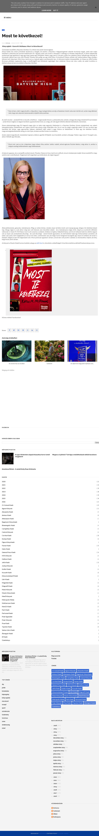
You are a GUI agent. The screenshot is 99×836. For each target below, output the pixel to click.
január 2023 (57, 773)
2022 (3, 488)
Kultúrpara (57, 817)
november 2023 (58, 741)
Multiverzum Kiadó (8, 603)
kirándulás (5, 691)
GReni (55, 814)
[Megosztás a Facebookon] (9, 330)
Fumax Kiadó (6, 545)
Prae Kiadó (5, 623)
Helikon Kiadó (7, 559)
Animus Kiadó (6, 515)
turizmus (5, 718)
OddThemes (42, 833)
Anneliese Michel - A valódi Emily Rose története (19, 469)
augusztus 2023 (58, 750)
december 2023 (58, 738)
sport (3, 708)
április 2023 (57, 763)
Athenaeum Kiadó (8, 518)
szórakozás (6, 711)
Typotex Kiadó (7, 627)
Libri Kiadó (5, 579)
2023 (3, 492)
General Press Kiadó (8, 552)
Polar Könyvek (7, 620)
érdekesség (6, 725)
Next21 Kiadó (6, 606)
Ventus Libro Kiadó (8, 630)
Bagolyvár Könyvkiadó (9, 522)
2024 (3, 495)
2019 (55, 786)
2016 (55, 796)
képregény (5, 694)
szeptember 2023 (59, 747)
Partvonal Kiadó (7, 613)
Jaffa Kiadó (6, 562)
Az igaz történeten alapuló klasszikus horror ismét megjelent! (32, 455)
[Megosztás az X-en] (14, 330)
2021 (3, 485)
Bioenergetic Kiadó (8, 525)
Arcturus (8, 43)
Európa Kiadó (6, 539)
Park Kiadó (5, 610)
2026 (3, 502)
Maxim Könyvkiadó (8, 593)
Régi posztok (55, 656)
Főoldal (53, 658)
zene (3, 721)
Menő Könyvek (7, 596)
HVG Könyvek (7, 556)
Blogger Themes (62, 833)
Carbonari (56, 811)
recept (4, 704)
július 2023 (56, 754)
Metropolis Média (8, 600)
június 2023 (57, 757)
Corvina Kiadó (6, 535)
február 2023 (57, 770)
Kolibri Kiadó (6, 569)
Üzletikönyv (6, 640)
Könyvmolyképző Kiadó (10, 576)
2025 (3, 498)
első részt (39, 243)
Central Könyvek (7, 532)
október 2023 (57, 744)
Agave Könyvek (7, 508)
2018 (55, 790)
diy (3, 684)
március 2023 (57, 766)
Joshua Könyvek (7, 566)
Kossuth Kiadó (7, 572)
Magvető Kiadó (7, 586)
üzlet (3, 728)
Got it (55, 10)
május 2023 (57, 760)
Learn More (46, 10)
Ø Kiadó (4, 637)
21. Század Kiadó (7, 505)
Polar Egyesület (7, 617)
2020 (3, 481)
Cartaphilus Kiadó (8, 529)
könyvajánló (6, 698)
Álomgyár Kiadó (7, 633)
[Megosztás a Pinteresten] (37, 330)
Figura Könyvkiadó (8, 542)
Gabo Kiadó (6, 549)
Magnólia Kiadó (7, 583)
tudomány (5, 714)
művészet (5, 701)
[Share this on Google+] (19, 330)
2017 (55, 793)
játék (3, 687)
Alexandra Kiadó (7, 512)
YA (3, 30)
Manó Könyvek (7, 589)
